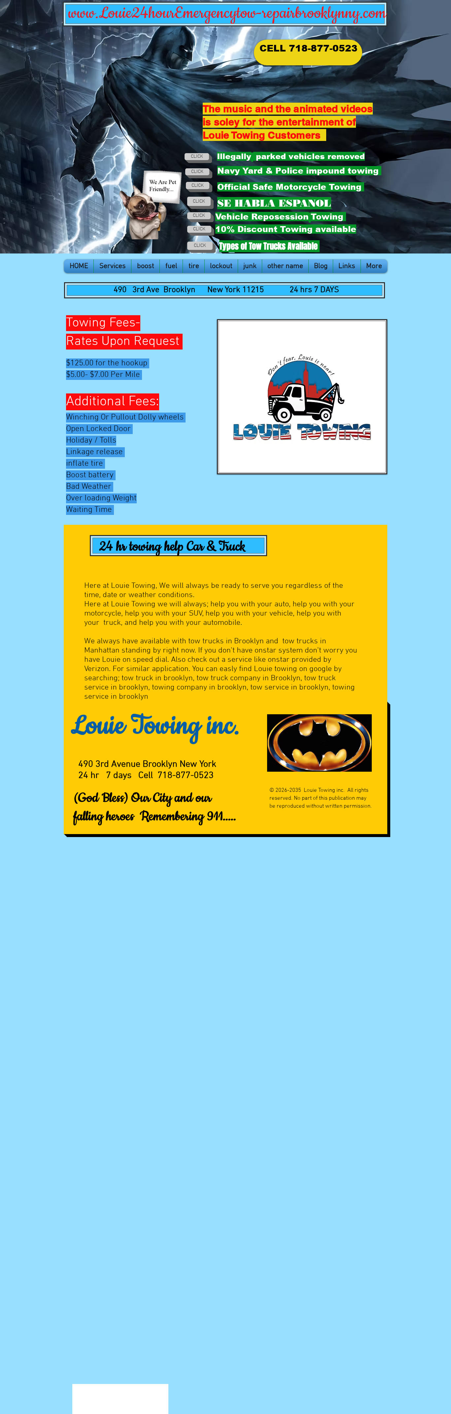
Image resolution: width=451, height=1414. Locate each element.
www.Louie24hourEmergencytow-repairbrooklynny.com (227, 13)
